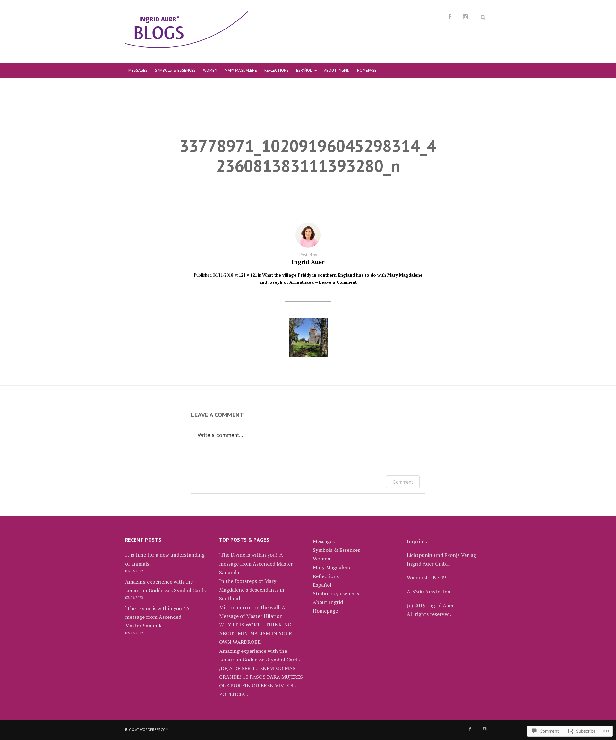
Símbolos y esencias (336, 593)
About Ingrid (337, 70)
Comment (403, 481)
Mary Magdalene (241, 70)
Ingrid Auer (308, 261)
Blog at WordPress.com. (147, 729)
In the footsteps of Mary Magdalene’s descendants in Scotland (251, 589)
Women (210, 70)
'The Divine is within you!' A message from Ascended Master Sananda (256, 563)
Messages (138, 70)
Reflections (276, 70)
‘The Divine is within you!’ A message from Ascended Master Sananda (157, 617)
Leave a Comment (338, 282)
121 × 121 (248, 275)
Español (304, 70)
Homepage (367, 70)
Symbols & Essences (175, 70)
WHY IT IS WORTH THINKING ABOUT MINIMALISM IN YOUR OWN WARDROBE (255, 633)
